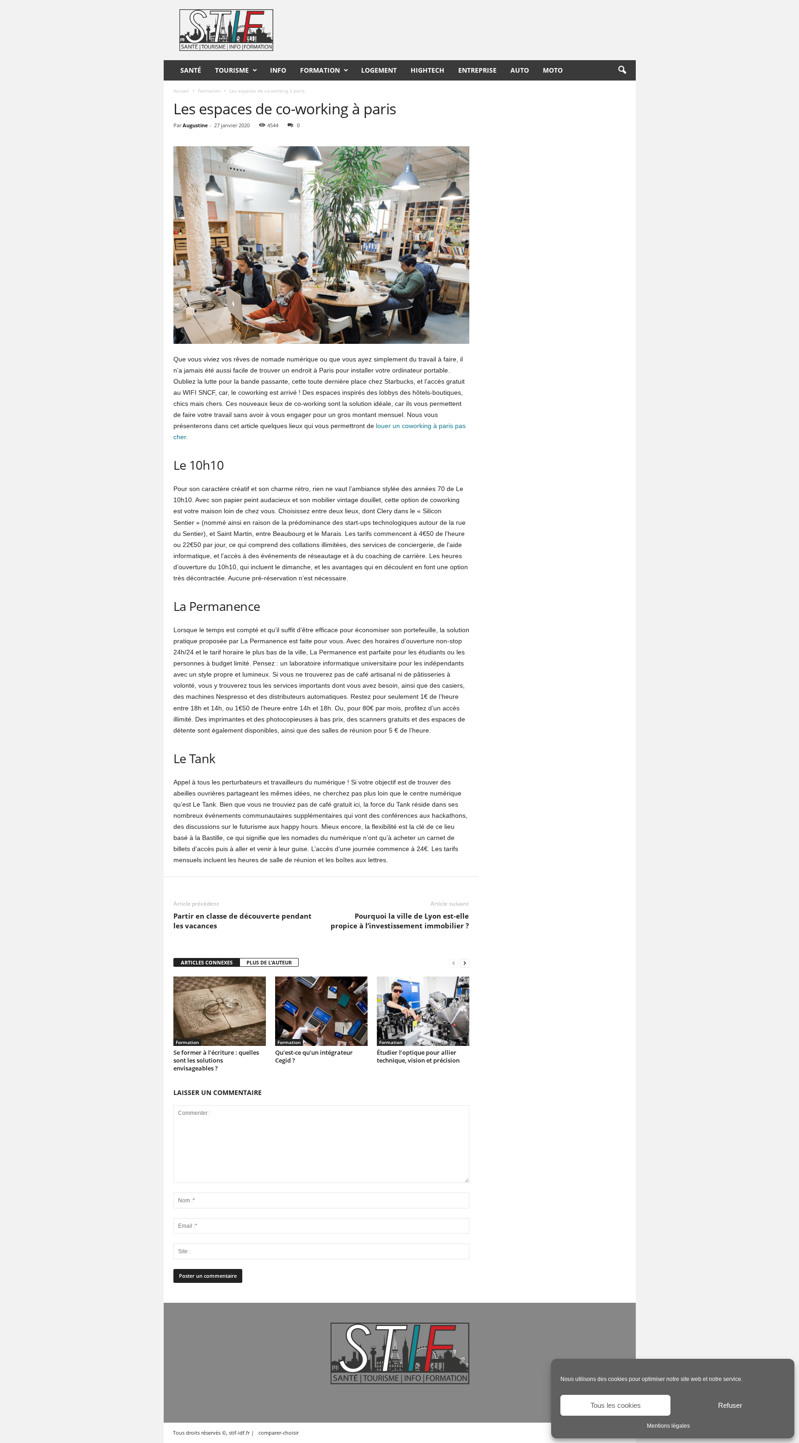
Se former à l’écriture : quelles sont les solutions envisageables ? (216, 1060)
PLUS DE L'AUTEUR (269, 962)
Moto (553, 70)
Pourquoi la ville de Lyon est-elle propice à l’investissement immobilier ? (400, 920)
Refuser (730, 1405)
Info (278, 70)
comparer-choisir (278, 1432)
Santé (190, 70)
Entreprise (477, 70)
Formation (320, 70)
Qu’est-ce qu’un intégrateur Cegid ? (314, 1056)
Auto (519, 70)
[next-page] (464, 963)
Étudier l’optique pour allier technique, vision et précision (418, 1056)
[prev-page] (453, 963)
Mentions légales (668, 1426)
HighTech (427, 70)
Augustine (195, 125)
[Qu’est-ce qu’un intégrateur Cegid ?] (321, 1011)
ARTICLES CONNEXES (207, 962)
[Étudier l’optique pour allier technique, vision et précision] (423, 1011)
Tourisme (232, 70)
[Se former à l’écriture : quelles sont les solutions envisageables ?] (219, 1011)
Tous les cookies (615, 1405)
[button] (622, 70)
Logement (379, 70)
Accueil (181, 90)
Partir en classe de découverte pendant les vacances (242, 920)
